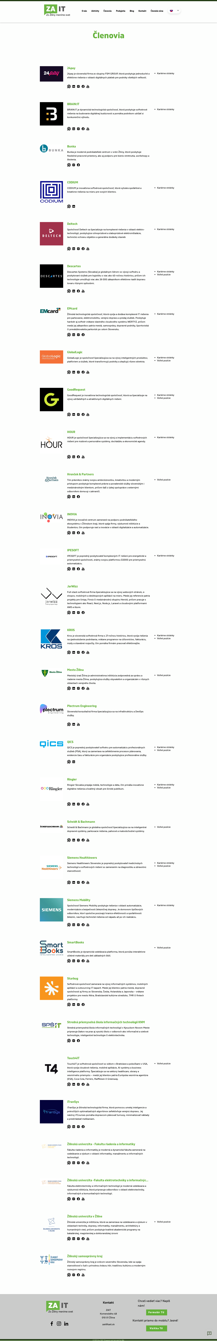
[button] (84, 11)
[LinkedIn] (66, 1323)
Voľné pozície (163, 274)
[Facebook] (52, 1323)
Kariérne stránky (165, 73)
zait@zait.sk (108, 1324)
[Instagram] (59, 1323)
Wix (123, 1340)
